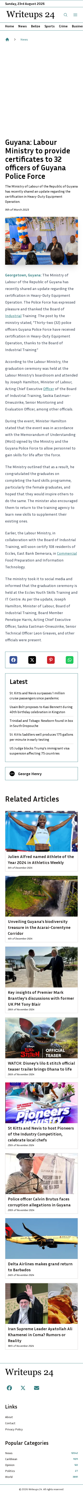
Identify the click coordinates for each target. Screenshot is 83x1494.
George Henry (30, 773)
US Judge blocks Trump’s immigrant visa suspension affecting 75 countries (39, 750)
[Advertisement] (41, 89)
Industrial (13, 315)
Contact (10, 1423)
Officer (48, 388)
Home (9, 26)
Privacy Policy (14, 1429)
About (9, 1417)
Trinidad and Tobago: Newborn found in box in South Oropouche (41, 723)
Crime (63, 26)
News (22, 26)
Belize (35, 26)
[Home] (7, 39)
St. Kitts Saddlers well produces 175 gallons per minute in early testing (41, 737)
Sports (49, 26)
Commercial (67, 553)
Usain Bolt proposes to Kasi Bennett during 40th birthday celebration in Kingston (41, 709)
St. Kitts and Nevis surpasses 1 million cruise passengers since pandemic (37, 695)
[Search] (65, 15)
